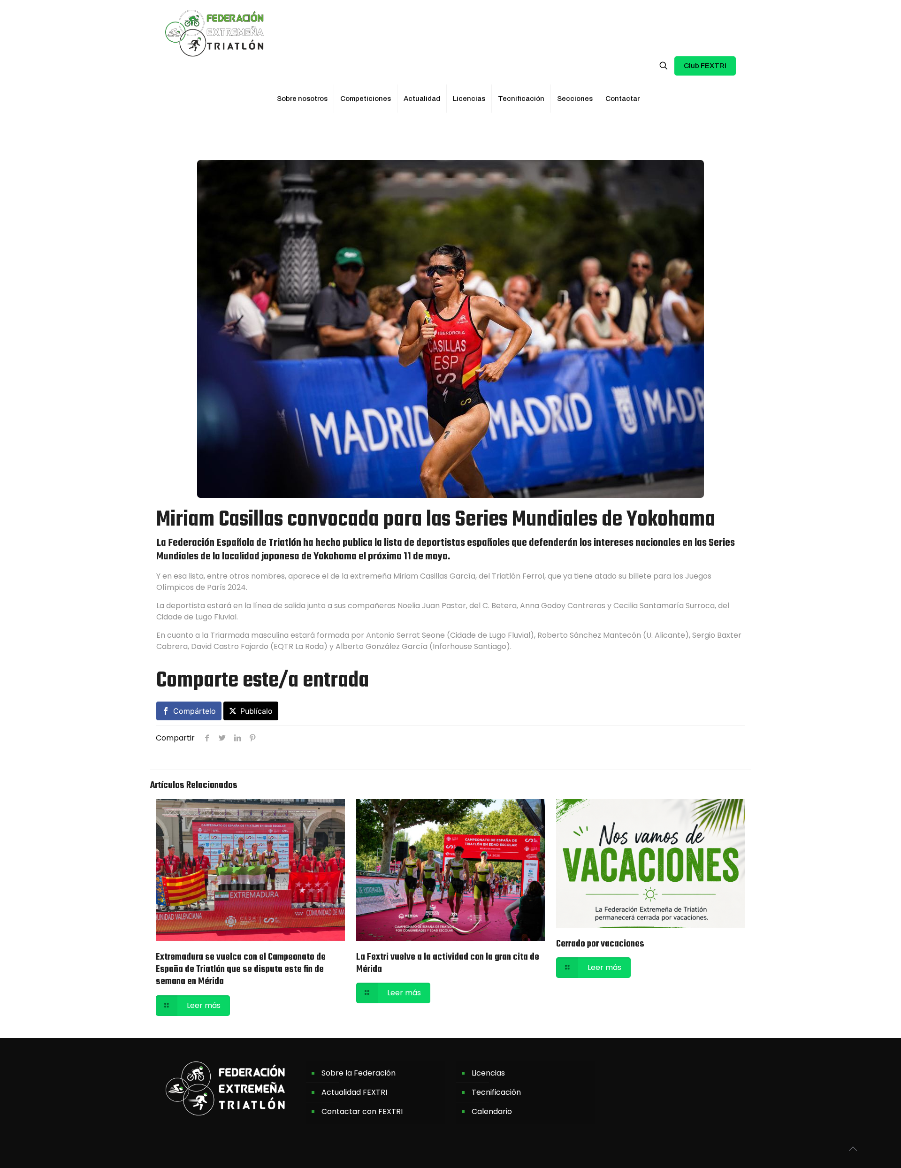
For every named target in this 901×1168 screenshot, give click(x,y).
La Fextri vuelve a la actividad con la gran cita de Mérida (447, 963)
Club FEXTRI (705, 65)
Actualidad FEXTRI (354, 1092)
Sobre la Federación (358, 1073)
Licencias (488, 1073)
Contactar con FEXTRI (362, 1111)
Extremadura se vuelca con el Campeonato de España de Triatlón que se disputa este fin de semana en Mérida (241, 969)
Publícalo (256, 711)
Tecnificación (496, 1092)
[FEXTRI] (214, 33)
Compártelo (194, 711)
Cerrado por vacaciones (600, 944)
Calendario (492, 1111)
